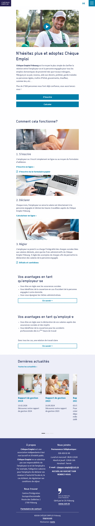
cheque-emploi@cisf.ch (68, 467)
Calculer (47, 104)
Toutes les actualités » (27, 366)
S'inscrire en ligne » (25, 166)
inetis (52, 522)
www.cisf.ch (64, 503)
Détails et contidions (29, 262)
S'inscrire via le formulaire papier (34, 171)
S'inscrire (47, 97)
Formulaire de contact (31, 508)
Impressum (47, 518)
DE (83, 3)
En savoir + (48, 300)
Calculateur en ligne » (26, 215)
